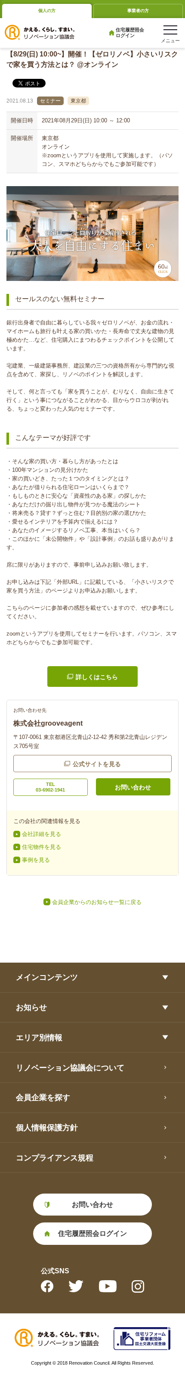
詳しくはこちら (97, 676)
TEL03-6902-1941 (50, 787)
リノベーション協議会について (70, 1067)
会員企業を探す (43, 1097)
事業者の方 (138, 10)
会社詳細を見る (41, 834)
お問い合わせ (133, 787)
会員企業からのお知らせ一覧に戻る (97, 902)
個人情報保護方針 (47, 1127)
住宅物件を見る (41, 847)
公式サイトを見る (97, 764)
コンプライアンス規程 (54, 1157)
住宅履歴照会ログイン (130, 32)
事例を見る (36, 860)
